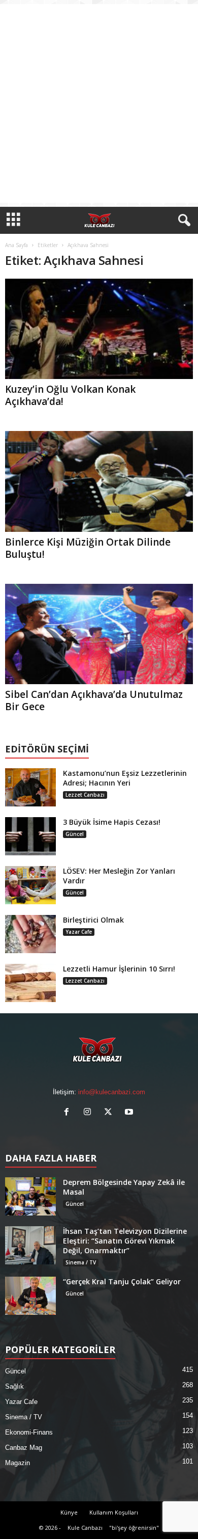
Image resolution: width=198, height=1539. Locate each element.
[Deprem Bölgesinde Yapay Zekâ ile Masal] (30, 1196)
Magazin (17, 1463)
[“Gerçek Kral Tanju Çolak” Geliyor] (30, 1296)
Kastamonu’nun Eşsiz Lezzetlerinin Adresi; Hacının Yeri (125, 778)
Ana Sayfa (16, 245)
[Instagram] (89, 1113)
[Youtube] (130, 1113)
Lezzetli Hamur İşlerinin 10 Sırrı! (119, 969)
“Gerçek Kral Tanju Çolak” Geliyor (122, 1281)
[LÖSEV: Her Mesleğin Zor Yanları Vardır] (30, 885)
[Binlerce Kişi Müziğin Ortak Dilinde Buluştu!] (99, 481)
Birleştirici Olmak (93, 920)
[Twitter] (110, 1113)
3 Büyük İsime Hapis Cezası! (111, 822)
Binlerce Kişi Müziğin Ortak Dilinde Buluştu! (88, 548)
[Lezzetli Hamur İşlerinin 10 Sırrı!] (30, 983)
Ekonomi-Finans (29, 1432)
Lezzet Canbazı (85, 794)
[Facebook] (68, 1113)
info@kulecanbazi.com (111, 1092)
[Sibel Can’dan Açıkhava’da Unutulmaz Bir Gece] (99, 634)
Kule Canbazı (85, 1527)
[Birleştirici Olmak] (30, 934)
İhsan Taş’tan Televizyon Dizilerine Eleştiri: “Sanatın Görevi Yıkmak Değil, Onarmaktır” (125, 1240)
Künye (69, 1512)
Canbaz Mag (23, 1447)
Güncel (74, 834)
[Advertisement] (99, 103)
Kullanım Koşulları (113, 1512)
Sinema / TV (80, 1262)
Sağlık (14, 1386)
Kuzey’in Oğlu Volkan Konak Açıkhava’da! (70, 395)
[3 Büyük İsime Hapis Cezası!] (30, 836)
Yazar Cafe (78, 931)
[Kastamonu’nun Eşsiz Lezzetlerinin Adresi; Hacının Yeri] (30, 787)
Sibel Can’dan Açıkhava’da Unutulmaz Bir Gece (94, 700)
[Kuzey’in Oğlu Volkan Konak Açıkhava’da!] (99, 329)
